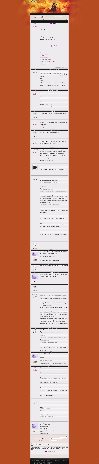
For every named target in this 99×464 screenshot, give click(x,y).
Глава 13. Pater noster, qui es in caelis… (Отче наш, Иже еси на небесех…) (48, 61)
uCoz (42, 462)
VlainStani (48, 462)
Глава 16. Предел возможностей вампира (44, 63)
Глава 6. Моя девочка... (42, 56)
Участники (48, 15)
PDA (34, 463)
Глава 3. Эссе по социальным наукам (44, 54)
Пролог (40, 52)
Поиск (54, 15)
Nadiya (35, 250)
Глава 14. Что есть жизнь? (42, 62)
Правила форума (51, 15)
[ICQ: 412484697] (53, 147)
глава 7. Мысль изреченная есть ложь (44, 57)
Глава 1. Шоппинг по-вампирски (43, 53)
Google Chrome (48, 463)
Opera (46, 463)
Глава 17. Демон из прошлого (43, 64)
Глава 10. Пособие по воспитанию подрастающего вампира (46, 59)
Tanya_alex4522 (42, 17)
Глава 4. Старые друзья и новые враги (44, 55)
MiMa (35, 111)
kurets (51, 462)
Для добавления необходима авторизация (49, 455)
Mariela (39, 17)
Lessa (35, 69)
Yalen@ (45, 17)
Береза (35, 90)
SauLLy (46, 462)
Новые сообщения (45, 15)
